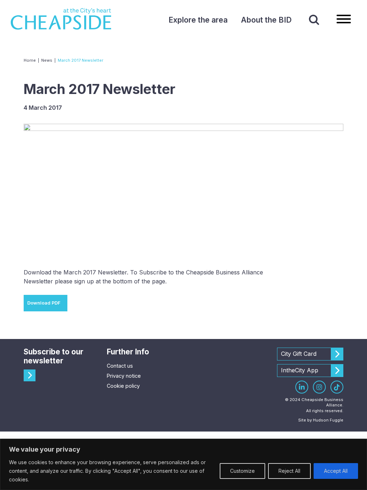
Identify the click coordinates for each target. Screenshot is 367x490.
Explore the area (198, 19)
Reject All (289, 471)
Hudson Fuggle (328, 420)
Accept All (336, 471)
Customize (242, 471)
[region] (183, 464)
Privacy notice (124, 376)
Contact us (120, 366)
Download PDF (44, 303)
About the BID (266, 19)
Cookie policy (123, 386)
